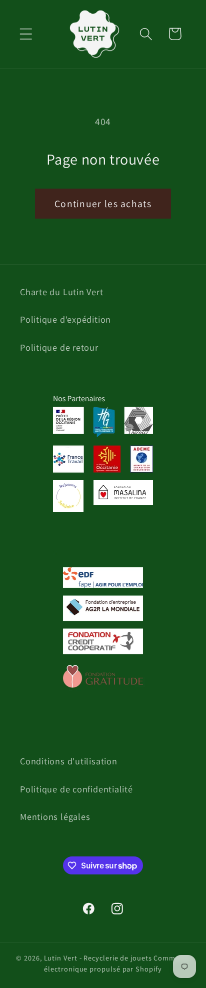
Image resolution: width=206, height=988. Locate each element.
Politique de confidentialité (76, 789)
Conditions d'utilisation (69, 761)
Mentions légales (55, 816)
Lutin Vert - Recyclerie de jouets (98, 957)
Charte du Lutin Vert (62, 292)
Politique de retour (59, 347)
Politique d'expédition (65, 319)
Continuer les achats (103, 203)
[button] (26, 34)
